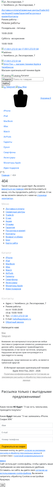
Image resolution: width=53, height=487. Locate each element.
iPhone (9, 257)
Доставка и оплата (15, 208)
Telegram (11, 86)
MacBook (10, 263)
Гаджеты (10, 276)
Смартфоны (12, 279)
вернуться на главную (13, 189)
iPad (8, 260)
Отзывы (10, 224)
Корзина (45, 98)
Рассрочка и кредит (15, 230)
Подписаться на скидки (13, 446)
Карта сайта (12, 243)
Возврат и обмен (14, 236)
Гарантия (10, 227)
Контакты (10, 233)
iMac (8, 267)
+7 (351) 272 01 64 (30, 48)
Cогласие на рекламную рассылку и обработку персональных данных (26, 377)
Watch (9, 270)
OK (2, 485)
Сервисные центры (15, 211)
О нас (8, 218)
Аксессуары (11, 282)
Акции (9, 221)
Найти (6, 83)
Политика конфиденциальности (20, 373)
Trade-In (10, 215)
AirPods (9, 273)
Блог (8, 239)
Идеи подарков (13, 288)
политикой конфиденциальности (28, 456)
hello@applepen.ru (22, 319)
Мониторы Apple (14, 285)
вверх (3, 460)
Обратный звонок (15, 322)
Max (24, 86)
